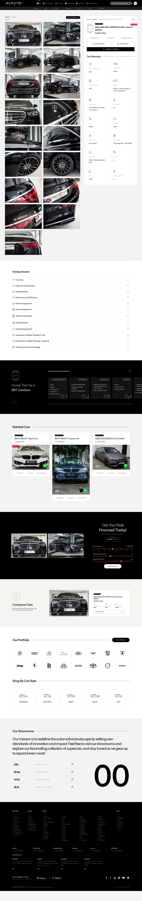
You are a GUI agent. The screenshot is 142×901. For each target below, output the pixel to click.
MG (81, 836)
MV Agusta (83, 840)
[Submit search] (130, 3)
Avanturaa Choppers (49, 822)
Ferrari (63, 818)
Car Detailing (32, 826)
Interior (14, 17)
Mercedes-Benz (84, 834)
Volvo (100, 838)
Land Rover (83, 822)
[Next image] (48, 457)
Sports (119, 828)
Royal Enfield (101, 824)
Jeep (63, 838)
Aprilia (45, 816)
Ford (63, 822)
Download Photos (72, 17)
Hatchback (120, 822)
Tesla (99, 830)
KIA (81, 816)
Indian (63, 832)
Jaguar (64, 836)
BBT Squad (17, 828)
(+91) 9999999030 (117, 850)
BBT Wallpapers (18, 830)
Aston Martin (47, 818)
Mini (81, 838)
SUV (119, 830)
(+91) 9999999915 (39, 850)
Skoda (100, 826)
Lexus (81, 824)
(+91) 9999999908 (96, 850)
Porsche (100, 818)
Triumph (100, 834)
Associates (17, 826)
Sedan (119, 826)
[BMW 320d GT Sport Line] (30, 457)
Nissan (100, 816)
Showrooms (32, 828)
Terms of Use (50, 887)
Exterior (7, 17)
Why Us (16, 820)
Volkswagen (101, 836)
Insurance (31, 822)
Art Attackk (127, 887)
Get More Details (113, 566)
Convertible (121, 818)
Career (15, 824)
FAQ (30, 816)
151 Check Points (18, 832)
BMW (45, 826)
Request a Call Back (112, 49)
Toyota (100, 832)
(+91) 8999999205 (78, 850)
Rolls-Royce (101, 822)
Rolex (99, 820)
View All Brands (121, 640)
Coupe (119, 820)
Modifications (32, 824)
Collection (94, 19)
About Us (16, 816)
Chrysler (46, 836)
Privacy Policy (31, 887)
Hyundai (64, 830)
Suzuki (100, 828)
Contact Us (17, 822)
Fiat (63, 820)
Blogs (30, 818)
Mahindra (82, 826)
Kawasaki (64, 840)
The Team (16, 818)
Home (88, 19)
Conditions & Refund (41, 887)
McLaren (82, 832)
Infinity (64, 834)
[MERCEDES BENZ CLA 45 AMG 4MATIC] (111, 457)
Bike (119, 816)
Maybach (82, 830)
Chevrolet (46, 834)
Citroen (46, 838)
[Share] (133, 19)
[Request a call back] (41, 465)
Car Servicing (32, 830)
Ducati (64, 816)
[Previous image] (13, 457)
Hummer (64, 828)
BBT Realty (17, 834)
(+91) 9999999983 (18, 850)
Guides (30, 820)
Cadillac (46, 832)
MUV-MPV (120, 824)
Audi (45, 820)
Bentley (46, 824)
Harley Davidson (66, 824)
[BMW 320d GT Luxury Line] (71, 470)
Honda (64, 826)
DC (45, 840)
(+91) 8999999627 (59, 850)
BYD (45, 830)
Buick (45, 828)
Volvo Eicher (101, 840)
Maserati (82, 828)
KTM (81, 818)
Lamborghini (83, 820)
